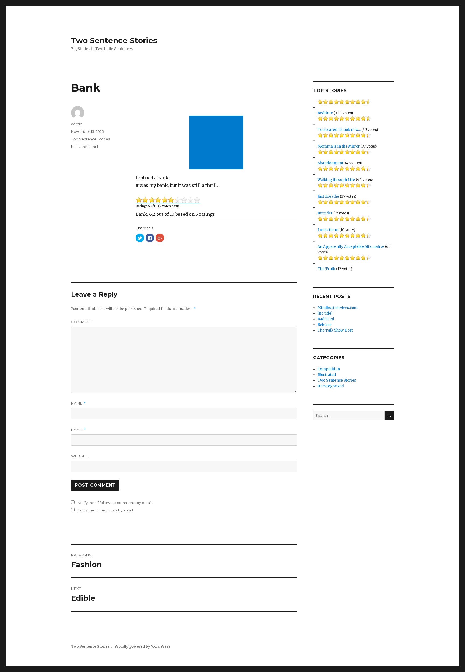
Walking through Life (336, 179)
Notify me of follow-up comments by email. (115, 502)
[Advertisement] (217, 143)
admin (76, 124)
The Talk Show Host (335, 330)
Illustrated (327, 374)
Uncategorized (331, 386)
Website (80, 456)
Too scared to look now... (339, 129)
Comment (81, 322)
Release (325, 324)
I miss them (328, 230)
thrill (95, 146)
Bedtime (325, 113)
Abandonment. (331, 163)
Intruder (325, 213)
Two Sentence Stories (114, 40)
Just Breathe (328, 196)
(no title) (325, 313)
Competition (329, 369)
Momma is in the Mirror (339, 146)
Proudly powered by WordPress (142, 646)
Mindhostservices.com (338, 307)
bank (75, 146)
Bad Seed (326, 319)
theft (86, 146)
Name (78, 403)
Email (78, 429)
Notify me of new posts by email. (106, 510)
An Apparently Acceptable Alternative (351, 246)
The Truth (326, 269)
